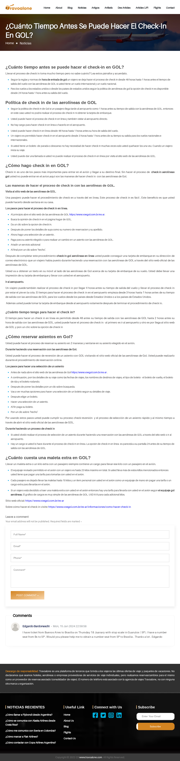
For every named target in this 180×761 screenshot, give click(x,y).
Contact (170, 7)
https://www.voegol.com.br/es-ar (87, 214)
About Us (69, 720)
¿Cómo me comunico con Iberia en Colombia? (30, 730)
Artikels (108, 7)
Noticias (82, 7)
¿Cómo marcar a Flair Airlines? (21, 736)
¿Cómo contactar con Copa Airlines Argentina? (30, 742)
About (59, 7)
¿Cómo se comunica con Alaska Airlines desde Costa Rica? (30, 722)
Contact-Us (70, 738)
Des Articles (124, 7)
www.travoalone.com (90, 757)
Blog (70, 7)
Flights (157, 7)
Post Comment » (27, 595)
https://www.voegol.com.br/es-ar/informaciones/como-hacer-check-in (89, 506)
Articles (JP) (142, 7)
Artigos (95, 7)
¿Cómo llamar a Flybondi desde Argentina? (28, 714)
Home (47, 7)
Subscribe (155, 726)
